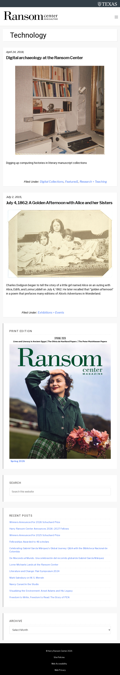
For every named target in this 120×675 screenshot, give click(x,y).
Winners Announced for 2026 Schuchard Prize (34, 522)
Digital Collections (52, 181)
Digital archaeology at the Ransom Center (44, 57)
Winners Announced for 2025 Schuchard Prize (34, 535)
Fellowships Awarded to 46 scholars (29, 541)
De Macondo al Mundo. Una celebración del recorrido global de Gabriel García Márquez (56, 558)
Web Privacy (60, 670)
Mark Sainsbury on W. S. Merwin (26, 577)
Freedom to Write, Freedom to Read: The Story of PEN (39, 597)
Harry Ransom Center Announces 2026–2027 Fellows (39, 528)
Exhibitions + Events (51, 312)
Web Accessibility (59, 664)
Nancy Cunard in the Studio (24, 584)
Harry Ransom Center (57, 651)
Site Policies (59, 657)
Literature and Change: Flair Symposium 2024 (34, 571)
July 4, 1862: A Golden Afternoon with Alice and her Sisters (59, 202)
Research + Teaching (93, 181)
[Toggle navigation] (116, 17)
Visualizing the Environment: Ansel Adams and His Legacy (41, 590)
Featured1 (71, 181)
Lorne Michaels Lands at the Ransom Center (33, 564)
